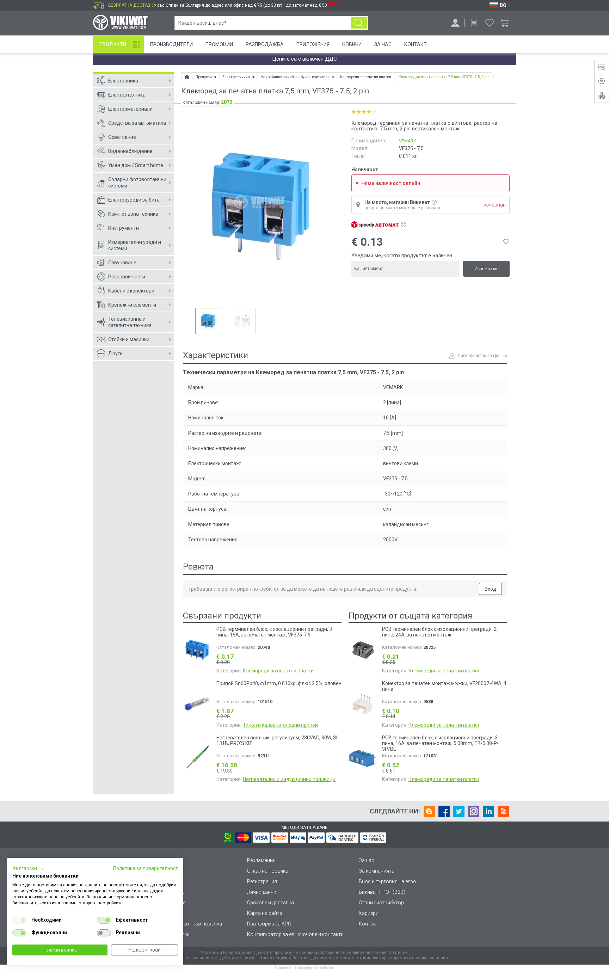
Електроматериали (130, 109)
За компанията (376, 871)
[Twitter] (459, 811)
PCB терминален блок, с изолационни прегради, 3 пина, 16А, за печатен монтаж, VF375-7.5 (274, 632)
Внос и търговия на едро (387, 881)
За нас (366, 860)
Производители (171, 44)
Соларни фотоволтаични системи (137, 183)
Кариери (369, 913)
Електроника (123, 81)
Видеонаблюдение (130, 151)
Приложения (313, 44)
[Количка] (507, 23)
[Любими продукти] (489, 23)
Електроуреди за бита (134, 200)
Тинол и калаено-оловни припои (280, 725)
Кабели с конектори (131, 291)
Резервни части (126, 276)
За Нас (383, 44)
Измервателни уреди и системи (134, 245)
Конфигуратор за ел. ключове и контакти (295, 934)
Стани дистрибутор (381, 902)
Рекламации (261, 860)
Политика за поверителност (145, 868)
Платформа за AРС (269, 924)
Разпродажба (265, 44)
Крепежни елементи (132, 305)
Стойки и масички (128, 339)
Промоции (219, 44)
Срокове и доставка (270, 902)
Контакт (415, 44)
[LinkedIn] (488, 811)
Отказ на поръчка (267, 871)
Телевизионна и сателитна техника (130, 322)
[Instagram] (473, 811)
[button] (28, 869)
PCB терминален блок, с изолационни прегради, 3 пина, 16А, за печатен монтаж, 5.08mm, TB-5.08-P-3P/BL (440, 743)
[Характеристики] (602, 67)
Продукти (112, 44)
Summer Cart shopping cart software (304, 968)
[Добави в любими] (506, 241)
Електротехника (127, 95)
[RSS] (503, 811)
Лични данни (261, 892)
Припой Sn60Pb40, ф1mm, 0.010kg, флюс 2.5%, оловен (279, 683)
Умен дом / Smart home (135, 165)
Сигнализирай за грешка (482, 355)
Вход (490, 589)
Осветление (122, 137)
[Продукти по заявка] (474, 23)
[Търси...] (359, 23)
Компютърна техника (133, 214)
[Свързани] (602, 95)
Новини (352, 44)
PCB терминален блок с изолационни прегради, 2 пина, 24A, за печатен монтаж (439, 632)
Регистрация (262, 881)
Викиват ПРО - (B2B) (382, 892)
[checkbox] (19, 920)
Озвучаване (122, 262)
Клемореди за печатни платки (278, 670)
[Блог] (429, 811)
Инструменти (123, 228)
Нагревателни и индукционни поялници (289, 779)
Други (115, 353)
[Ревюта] (602, 81)
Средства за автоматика (137, 123)
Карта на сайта (264, 913)
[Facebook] (444, 811)
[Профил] (455, 23)
